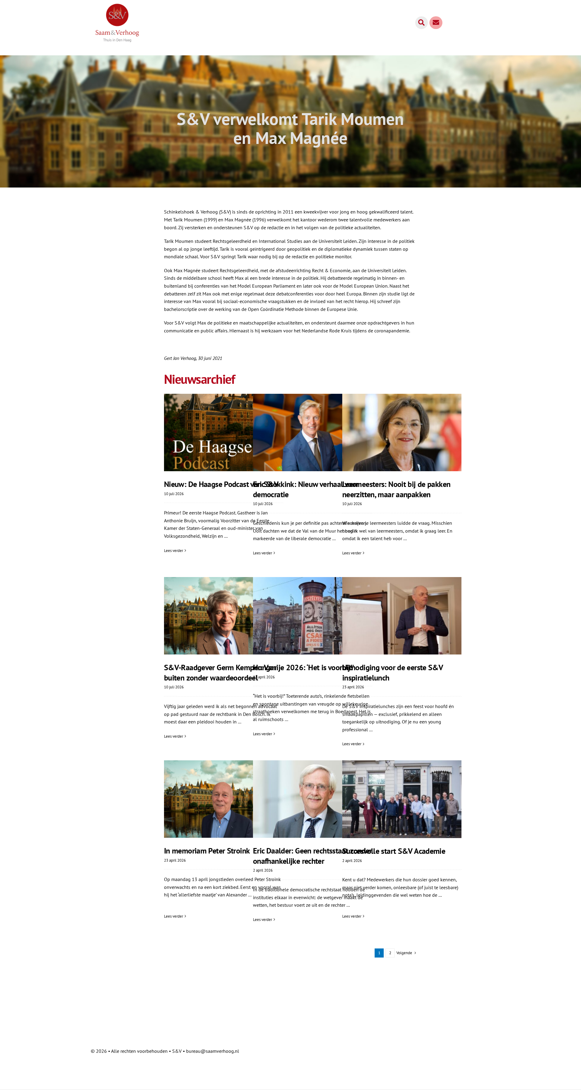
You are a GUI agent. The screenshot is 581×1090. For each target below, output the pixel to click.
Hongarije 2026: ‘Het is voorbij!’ (303, 667)
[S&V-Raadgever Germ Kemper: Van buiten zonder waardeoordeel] (223, 615)
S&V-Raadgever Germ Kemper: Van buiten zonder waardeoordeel (220, 672)
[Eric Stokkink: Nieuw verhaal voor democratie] (312, 432)
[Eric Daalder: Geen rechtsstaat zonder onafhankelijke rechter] (312, 799)
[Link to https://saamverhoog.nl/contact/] (435, 22)
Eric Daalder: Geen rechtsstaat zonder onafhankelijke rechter (312, 856)
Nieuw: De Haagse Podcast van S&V (221, 484)
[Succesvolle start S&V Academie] (401, 799)
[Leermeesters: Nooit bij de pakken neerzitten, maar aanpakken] (401, 432)
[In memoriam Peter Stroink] (223, 799)
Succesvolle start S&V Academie (393, 851)
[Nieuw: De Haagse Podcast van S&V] (223, 432)
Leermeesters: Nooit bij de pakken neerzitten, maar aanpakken (396, 489)
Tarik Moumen (187, 220)
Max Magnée (238, 220)
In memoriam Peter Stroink (207, 851)
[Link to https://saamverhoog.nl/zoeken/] (421, 22)
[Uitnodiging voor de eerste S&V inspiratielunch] (401, 615)
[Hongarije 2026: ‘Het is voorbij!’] (312, 615)
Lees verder (173, 550)
